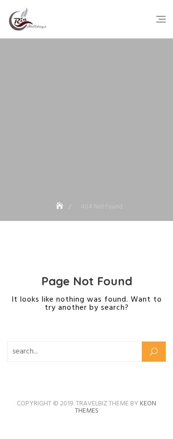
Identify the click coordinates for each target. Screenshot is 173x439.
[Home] (60, 206)
